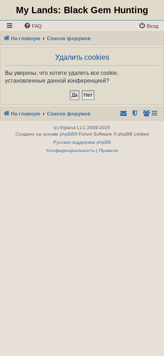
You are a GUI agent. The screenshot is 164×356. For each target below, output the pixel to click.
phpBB (67, 133)
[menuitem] (33, 26)
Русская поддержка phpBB (82, 142)
